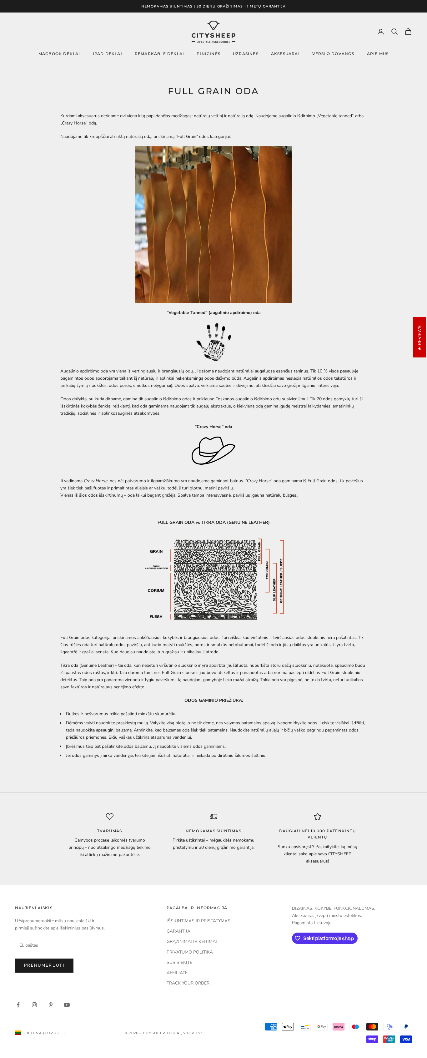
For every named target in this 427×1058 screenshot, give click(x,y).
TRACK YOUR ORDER (188, 983)
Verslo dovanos (333, 53)
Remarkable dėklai (159, 53)
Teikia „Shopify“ (185, 1033)
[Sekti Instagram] (34, 1005)
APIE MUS (378, 53)
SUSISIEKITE (179, 962)
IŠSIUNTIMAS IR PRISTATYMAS (198, 921)
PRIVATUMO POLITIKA (190, 952)
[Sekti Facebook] (18, 1005)
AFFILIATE (177, 973)
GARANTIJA (178, 931)
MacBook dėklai (59, 53)
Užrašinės (246, 53)
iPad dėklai (107, 53)
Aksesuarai (285, 53)
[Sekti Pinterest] (51, 1005)
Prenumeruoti (44, 965)
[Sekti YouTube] (67, 1005)
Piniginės (208, 53)
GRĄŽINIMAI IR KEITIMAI (192, 941)
